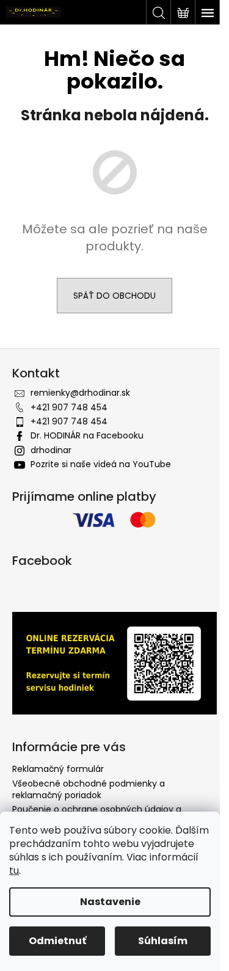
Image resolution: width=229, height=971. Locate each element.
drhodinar (51, 450)
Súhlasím (162, 941)
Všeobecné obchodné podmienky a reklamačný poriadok (88, 789)
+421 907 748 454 (69, 407)
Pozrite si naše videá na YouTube (101, 464)
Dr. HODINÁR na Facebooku (87, 435)
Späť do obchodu (114, 295)
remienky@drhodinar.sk (80, 393)
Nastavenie (110, 902)
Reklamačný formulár (58, 769)
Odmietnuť (57, 941)
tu (14, 871)
